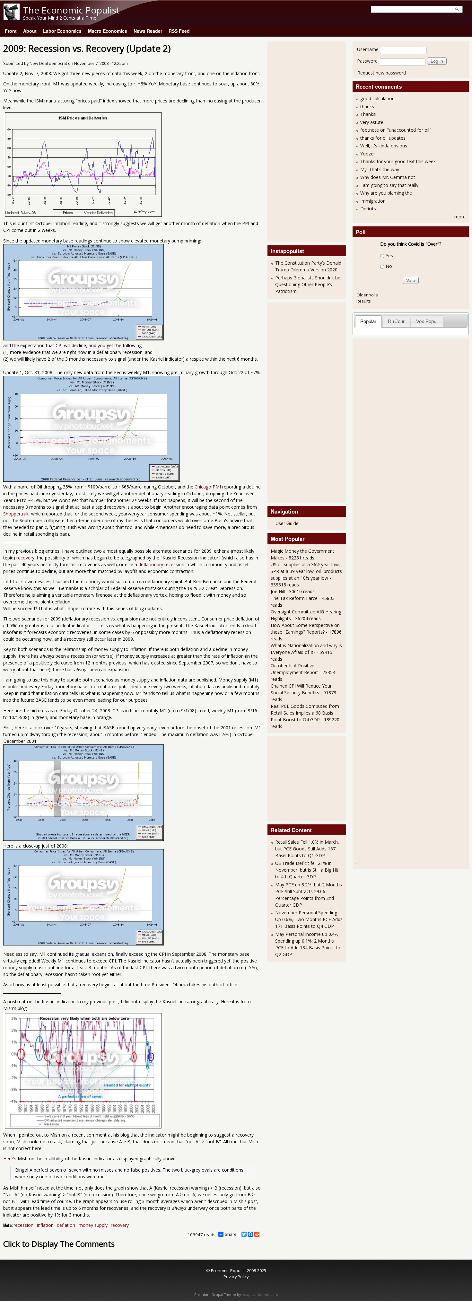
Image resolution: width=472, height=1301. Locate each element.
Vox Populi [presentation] (427, 321)
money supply (93, 1225)
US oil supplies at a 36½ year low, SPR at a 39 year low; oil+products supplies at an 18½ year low (306, 571)
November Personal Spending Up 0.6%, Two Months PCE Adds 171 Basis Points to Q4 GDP (309, 919)
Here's (9, 1159)
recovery (25, 558)
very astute (371, 122)
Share (231, 1234)
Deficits (368, 209)
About (30, 31)
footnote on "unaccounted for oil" (395, 130)
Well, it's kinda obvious (383, 146)
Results (363, 301)
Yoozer (367, 154)
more (460, 217)
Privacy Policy (236, 1276)
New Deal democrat (48, 63)
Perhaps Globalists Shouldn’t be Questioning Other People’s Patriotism (307, 284)
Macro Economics (107, 31)
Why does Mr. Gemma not (387, 177)
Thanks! (368, 114)
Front (11, 31)
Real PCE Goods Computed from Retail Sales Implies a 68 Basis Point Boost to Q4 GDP (305, 713)
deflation (66, 1225)
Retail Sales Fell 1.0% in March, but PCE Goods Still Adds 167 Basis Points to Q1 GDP (307, 848)
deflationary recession (161, 564)
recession (23, 1225)
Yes (389, 255)
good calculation (377, 98)
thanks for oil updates (383, 138)
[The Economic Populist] (12, 18)
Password (367, 61)
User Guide (287, 523)
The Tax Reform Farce (294, 598)
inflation (45, 1225)
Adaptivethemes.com (260, 1294)
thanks (367, 106)
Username (368, 49)
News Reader (148, 31)
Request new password (381, 73)
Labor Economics (62, 31)
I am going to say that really (389, 185)
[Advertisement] (296, 141)
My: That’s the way (379, 169)
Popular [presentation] (368, 321)
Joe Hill (278, 591)
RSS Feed (179, 31)
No (389, 266)
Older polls (367, 295)
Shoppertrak (16, 514)
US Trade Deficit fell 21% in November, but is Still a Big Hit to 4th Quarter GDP (306, 870)
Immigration (373, 201)
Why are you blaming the (386, 193)
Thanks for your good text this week (398, 161)
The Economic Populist (71, 10)
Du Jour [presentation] (396, 321)
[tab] (368, 321)
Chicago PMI (208, 487)
